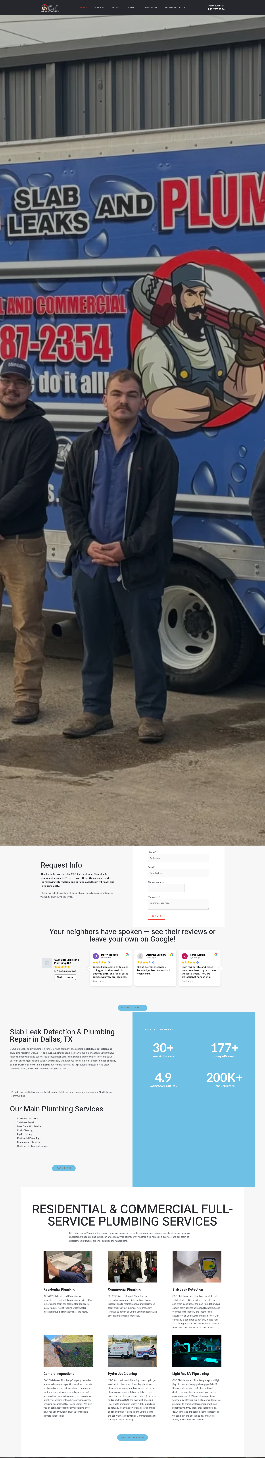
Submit (156, 916)
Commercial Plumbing (29, 1141)
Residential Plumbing (28, 1138)
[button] (89, 968)
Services (99, 7)
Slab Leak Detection (27, 1118)
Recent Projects (175, 7)
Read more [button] (98, 981)
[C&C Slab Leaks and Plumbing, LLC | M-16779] (50, 7)
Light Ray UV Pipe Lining (190, 1373)
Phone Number (156, 882)
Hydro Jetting (24, 1134)
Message (154, 896)
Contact (132, 7)
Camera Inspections (59, 1373)
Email (152, 867)
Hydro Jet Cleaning (122, 1373)
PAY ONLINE (151, 7)
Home (83, 7)
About (115, 7)
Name (152, 852)
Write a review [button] (65, 977)
